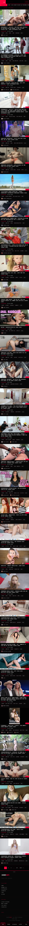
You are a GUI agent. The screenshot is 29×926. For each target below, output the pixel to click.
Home (2, 885)
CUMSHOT (17, 305)
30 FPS (7, 546)
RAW (14, 871)
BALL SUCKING (15, 807)
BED (11, 546)
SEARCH (26, 1)
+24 (24, 546)
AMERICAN (11, 569)
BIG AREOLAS (15, 60)
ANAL (12, 143)
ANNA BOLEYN (13, 622)
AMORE (10, 730)
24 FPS (22, 492)
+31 (22, 595)
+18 (22, 466)
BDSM (14, 439)
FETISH (18, 169)
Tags (2, 892)
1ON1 (7, 60)
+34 (21, 569)
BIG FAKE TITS (9, 703)
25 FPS (7, 783)
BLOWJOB (19, 87)
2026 (10, 60)
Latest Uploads (5, 901)
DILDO (21, 277)
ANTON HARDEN (9, 196)
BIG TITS (17, 250)
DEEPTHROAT (18, 411)
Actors (3, 894)
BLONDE (22, 250)
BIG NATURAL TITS (10, 250)
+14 (24, 277)
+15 (21, 305)
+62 (22, 330)
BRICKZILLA (21, 860)
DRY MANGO (22, 834)
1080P (3, 60)
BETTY (21, 546)
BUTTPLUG (21, 357)
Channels (3, 890)
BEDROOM (19, 622)
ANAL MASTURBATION (18, 143)
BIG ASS (21, 60)
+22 (23, 87)
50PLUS (18, 330)
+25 (26, 860)
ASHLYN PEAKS (12, 116)
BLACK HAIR (13, 87)
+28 (24, 116)
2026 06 (14, 595)
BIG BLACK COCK (16, 196)
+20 (22, 196)
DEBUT (17, 277)
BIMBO (12, 649)
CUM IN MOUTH (19, 519)
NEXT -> (22, 867)
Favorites (3, 907)
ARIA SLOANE (8, 439)
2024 (7, 492)
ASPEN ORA (17, 569)
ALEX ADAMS (8, 807)
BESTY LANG (15, 546)
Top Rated (3, 905)
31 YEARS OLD (12, 330)
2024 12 (11, 492)
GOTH (23, 169)
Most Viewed (4, 903)
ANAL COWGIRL (17, 466)
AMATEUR (7, 87)
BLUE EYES (19, 675)
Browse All (4, 887)
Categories (4, 889)
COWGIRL (12, 411)
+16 (26, 250)
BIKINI (15, 357)
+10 (25, 143)
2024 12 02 (16, 492)
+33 (25, 60)
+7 (25, 169)
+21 (26, 756)
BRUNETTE (17, 649)
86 (17, 867)
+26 (23, 622)
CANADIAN (12, 277)
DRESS (17, 834)
